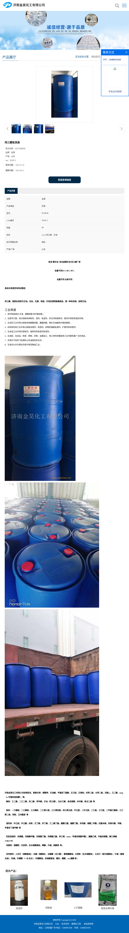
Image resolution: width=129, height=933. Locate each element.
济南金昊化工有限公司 (43, 924)
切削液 (48, 908)
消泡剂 (19, 908)
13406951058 (67, 928)
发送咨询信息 (64, 180)
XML (57, 924)
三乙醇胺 (78, 908)
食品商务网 (88, 924)
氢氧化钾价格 (107, 908)
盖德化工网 (76, 924)
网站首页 (95, 57)
